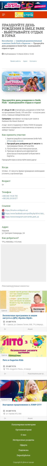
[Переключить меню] (3, 14)
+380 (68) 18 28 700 (10, 196)
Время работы (16, 61)
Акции (30, 329)
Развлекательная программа (37, 374)
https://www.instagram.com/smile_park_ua (22, 217)
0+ (5, 329)
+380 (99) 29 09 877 (10, 198)
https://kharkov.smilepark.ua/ (16, 210)
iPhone (10, 141)
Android (20, 141)
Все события (7, 41)
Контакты (33, 61)
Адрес (25, 61)
